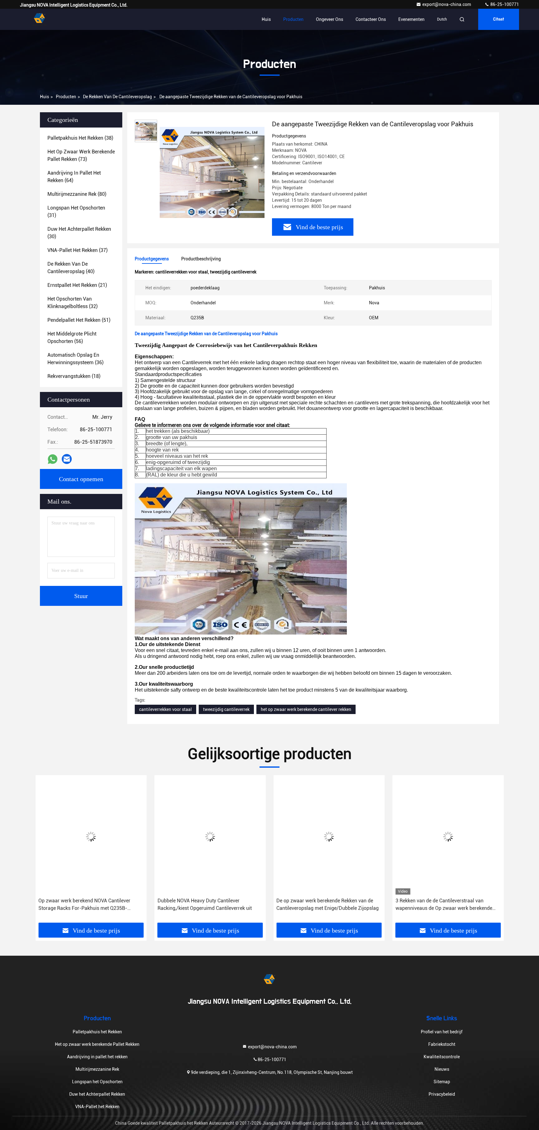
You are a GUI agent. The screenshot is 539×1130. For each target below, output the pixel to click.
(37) (77, 250)
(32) (72, 302)
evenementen (411, 19)
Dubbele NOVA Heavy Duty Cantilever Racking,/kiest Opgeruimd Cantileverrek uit (178, 904)
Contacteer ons (371, 19)
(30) (79, 232)
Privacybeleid (442, 1094)
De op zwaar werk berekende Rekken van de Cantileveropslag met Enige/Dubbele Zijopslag (301, 904)
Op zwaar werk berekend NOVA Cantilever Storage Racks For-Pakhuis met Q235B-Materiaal (58, 905)
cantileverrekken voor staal (165, 709)
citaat (498, 19)
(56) (71, 337)
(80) (76, 194)
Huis (266, 19)
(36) (75, 358)
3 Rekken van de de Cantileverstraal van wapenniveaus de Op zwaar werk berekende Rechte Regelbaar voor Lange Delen (417, 905)
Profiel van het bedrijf (442, 1031)
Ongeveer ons (329, 19)
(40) (71, 267)
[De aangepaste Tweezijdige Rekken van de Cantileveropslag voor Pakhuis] (212, 172)
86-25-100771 (504, 4)
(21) (77, 285)
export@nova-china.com (447, 4)
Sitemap (442, 1081)
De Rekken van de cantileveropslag (117, 96)
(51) (78, 320)
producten (66, 96)
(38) (80, 138)
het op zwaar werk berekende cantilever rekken (306, 709)
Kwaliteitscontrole (442, 1056)
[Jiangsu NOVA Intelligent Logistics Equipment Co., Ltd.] (39, 19)
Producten (293, 19)
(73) (81, 155)
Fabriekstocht (441, 1044)
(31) (76, 211)
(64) (74, 176)
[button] (46, 851)
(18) (73, 376)
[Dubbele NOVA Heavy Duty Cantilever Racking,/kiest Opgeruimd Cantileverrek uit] (183, 836)
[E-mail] (67, 459)
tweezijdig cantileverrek (226, 709)
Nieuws (442, 1069)
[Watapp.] (52, 459)
